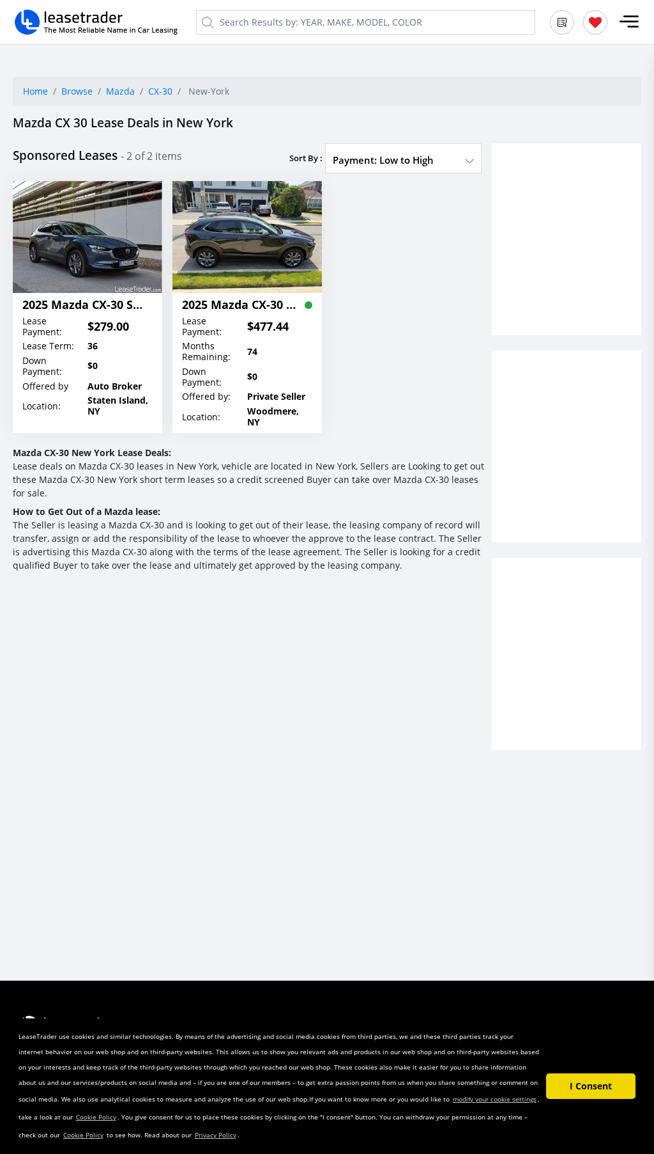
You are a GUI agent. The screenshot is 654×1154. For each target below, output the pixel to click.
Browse (77, 91)
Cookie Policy (96, 1116)
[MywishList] (595, 22)
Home (35, 91)
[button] (629, 22)
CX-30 (160, 91)
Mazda (120, 91)
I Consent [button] (591, 1086)
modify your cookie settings (494, 1099)
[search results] (562, 22)
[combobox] (403, 160)
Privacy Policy (215, 1134)
